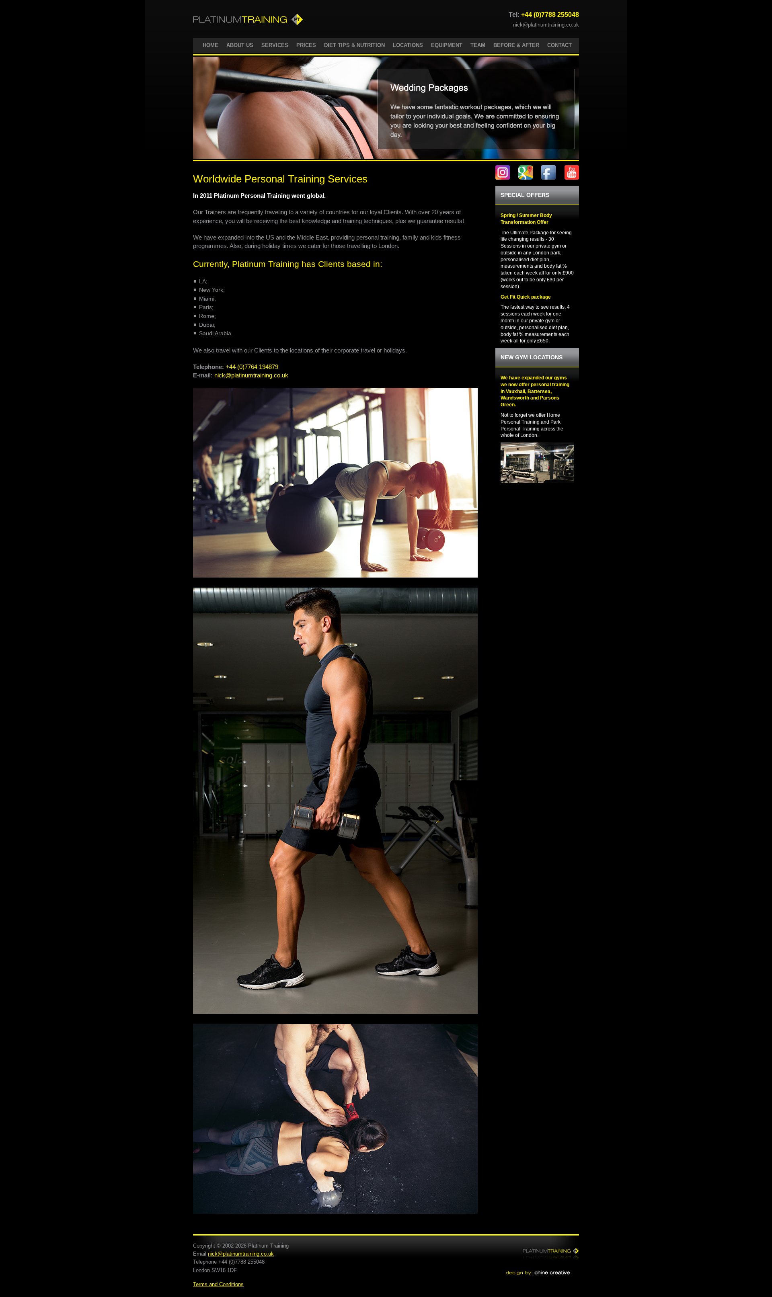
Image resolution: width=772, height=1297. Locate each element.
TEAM (477, 45)
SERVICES (274, 45)
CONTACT (559, 45)
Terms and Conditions (218, 1284)
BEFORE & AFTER (516, 45)
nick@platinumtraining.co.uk (546, 25)
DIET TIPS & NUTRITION (354, 45)
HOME (210, 45)
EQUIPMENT (446, 45)
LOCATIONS (408, 45)
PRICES (306, 45)
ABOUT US (239, 45)
